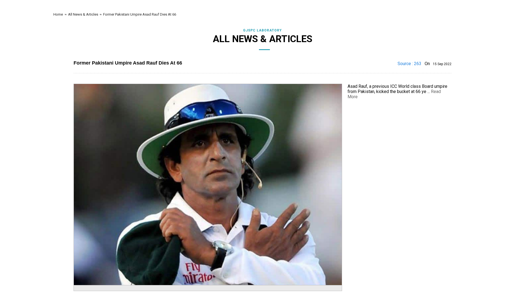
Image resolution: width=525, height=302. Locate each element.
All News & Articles (83, 14)
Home (57, 14)
